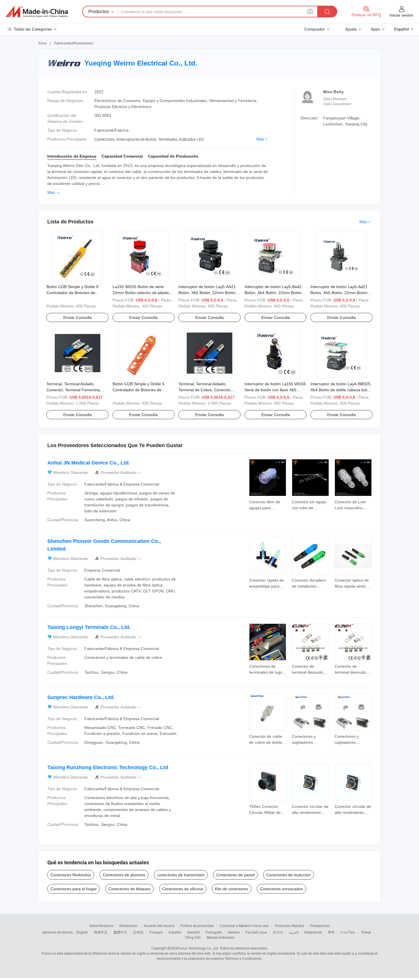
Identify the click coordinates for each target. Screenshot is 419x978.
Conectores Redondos (70, 875)
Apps (375, 29)
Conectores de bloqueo (129, 889)
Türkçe (366, 932)
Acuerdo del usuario (159, 925)
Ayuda (351, 29)
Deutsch (193, 932)
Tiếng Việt (193, 937)
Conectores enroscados (281, 889)
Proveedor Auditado (121, 472)
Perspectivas (320, 925)
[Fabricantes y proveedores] (37, 12)
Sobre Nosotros (101, 925)
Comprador (314, 29)
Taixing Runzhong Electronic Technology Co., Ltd (107, 767)
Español (175, 932)
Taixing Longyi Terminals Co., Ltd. (89, 627)
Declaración (128, 925)
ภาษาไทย (347, 932)
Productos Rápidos (289, 925)
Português (214, 932)
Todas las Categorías (33, 29)
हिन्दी (331, 932)
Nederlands (313, 932)
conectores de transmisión (181, 875)
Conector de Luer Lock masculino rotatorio (350, 508)
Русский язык (256, 932)
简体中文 (100, 932)
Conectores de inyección (288, 875)
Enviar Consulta (77, 317)
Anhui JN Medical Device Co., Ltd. (88, 463)
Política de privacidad (197, 925)
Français (156, 932)
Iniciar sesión (401, 15)
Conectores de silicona (182, 889)
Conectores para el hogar (73, 889)
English (82, 932)
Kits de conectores (231, 889)
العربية (293, 932)
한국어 (278, 932)
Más (260, 139)
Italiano (233, 932)
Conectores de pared (235, 875)
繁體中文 (120, 932)
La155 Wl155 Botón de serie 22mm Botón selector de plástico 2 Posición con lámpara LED (142, 292)
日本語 (138, 932)
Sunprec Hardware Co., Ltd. (81, 697)
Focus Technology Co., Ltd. (198, 948)
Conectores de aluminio (124, 875)
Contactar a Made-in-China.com (244, 925)
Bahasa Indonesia (220, 937)
